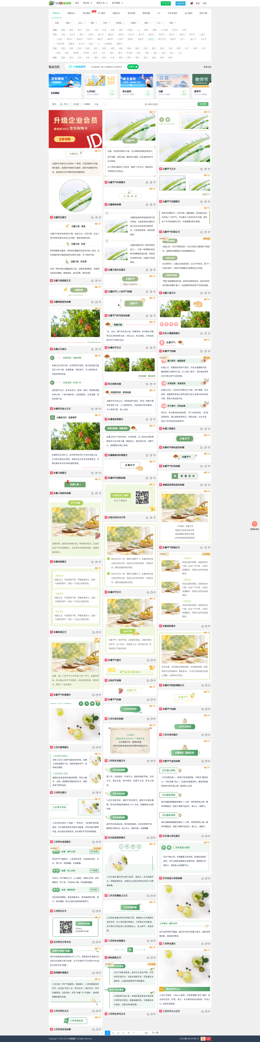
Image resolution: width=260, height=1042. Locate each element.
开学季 (86, 53)
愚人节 (141, 35)
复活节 (151, 35)
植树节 (111, 35)
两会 (91, 44)
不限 (63, 30)
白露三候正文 (168, 293)
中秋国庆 (108, 44)
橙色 (121, 58)
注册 (204, 3)
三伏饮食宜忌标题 (61, 1029)
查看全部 (207, 67)
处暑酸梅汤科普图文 (116, 455)
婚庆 (137, 48)
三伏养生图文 (59, 792)
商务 (104, 48)
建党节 (173, 39)
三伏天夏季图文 (60, 747)
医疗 (96, 48)
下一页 (155, 1033)
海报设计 (116, 13)
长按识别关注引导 (115, 517)
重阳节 (110, 39)
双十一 (183, 39)
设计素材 (188, 13)
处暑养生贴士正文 (61, 409)
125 (146, 1033)
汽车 (203, 48)
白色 (79, 58)
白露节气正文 (168, 169)
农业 (171, 53)
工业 (180, 53)
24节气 (151, 39)
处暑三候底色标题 (61, 493)
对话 (104, 30)
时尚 (88, 30)
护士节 (81, 44)
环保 (147, 53)
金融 (129, 48)
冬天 (103, 53)
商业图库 (86, 13)
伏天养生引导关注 (61, 942)
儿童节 (202, 35)
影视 (162, 48)
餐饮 (154, 48)
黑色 (96, 58)
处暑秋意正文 (59, 632)
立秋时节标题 (113, 680)
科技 (145, 48)
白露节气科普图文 (115, 182)
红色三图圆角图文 (170, 333)
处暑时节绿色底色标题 (172, 447)
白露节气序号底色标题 (117, 315)
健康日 (71, 44)
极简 (71, 30)
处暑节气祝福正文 (170, 547)
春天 (112, 53)
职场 (58, 53)
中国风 (130, 30)
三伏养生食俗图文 (61, 842)
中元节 (203, 39)
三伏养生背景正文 (115, 761)
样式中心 (56, 13)
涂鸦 (112, 30)
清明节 (121, 35)
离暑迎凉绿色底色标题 (172, 485)
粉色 (104, 58)
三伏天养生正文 (60, 1011)
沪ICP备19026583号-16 (189, 1039)
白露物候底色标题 (61, 302)
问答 (184, 30)
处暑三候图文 (168, 428)
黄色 (129, 58)
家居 (179, 48)
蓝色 (145, 58)
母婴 (112, 48)
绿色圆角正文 (113, 957)
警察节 (119, 44)
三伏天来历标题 (114, 719)
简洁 (79, 48)
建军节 (69, 39)
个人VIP (165, 3)
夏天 (120, 53)
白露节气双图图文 (170, 201)
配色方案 (203, 13)
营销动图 (146, 13)
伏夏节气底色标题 (170, 761)
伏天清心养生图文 (170, 836)
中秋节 (90, 39)
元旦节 (72, 35)
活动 (170, 48)
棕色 (170, 58)
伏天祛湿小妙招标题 (171, 878)
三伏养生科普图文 (115, 941)
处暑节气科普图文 (61, 695)
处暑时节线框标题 (115, 478)
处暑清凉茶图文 (114, 419)
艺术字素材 (172, 13)
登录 (198, 3)
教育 (88, 48)
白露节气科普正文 (170, 232)
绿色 (137, 58)
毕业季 (129, 53)
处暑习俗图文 (59, 473)
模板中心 (71, 13)
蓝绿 (154, 58)
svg (138, 30)
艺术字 (175, 30)
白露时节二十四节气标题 (118, 291)
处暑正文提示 (59, 349)
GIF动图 (164, 30)
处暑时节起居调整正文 (172, 685)
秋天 (95, 53)
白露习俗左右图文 (115, 270)
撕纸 (146, 30)
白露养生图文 (59, 217)
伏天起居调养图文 (115, 837)
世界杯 (76, 53)
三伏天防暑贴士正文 (116, 895)
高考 (138, 53)
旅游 (195, 48)
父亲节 (59, 39)
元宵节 (90, 35)
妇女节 (131, 35)
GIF (158, 13)
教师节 (80, 39)
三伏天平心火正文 (170, 1011)
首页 (77, 3)
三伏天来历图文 (169, 735)
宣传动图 (131, 13)
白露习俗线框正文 (61, 280)
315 (98, 44)
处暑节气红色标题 (170, 466)
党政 (71, 48)
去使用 (131, 67)
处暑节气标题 (168, 351)
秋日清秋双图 (113, 384)
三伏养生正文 (59, 911)
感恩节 (130, 39)
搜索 (204, 104)
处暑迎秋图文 (168, 626)
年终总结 (60, 44)
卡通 (96, 30)
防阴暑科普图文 (60, 972)
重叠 (154, 30)
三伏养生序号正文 (115, 1014)
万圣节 (120, 39)
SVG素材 (101, 13)
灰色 (88, 58)
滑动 (121, 30)
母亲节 (182, 35)
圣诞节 (141, 39)
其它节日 (162, 39)
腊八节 (193, 39)
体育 (67, 53)
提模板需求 (254, 529)
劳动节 (162, 35)
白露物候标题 (113, 204)
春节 (81, 35)
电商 (121, 48)
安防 (155, 53)
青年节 (172, 35)
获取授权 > (163, 239)
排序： (55, 104)
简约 (79, 30)
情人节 (101, 35)
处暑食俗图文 (59, 562)
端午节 (192, 35)
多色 (71, 58)
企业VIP (180, 3)
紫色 (162, 58)
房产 (187, 48)
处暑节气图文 (113, 660)
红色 (112, 58)
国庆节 (100, 39)
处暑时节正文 (113, 347)
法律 (163, 53)
